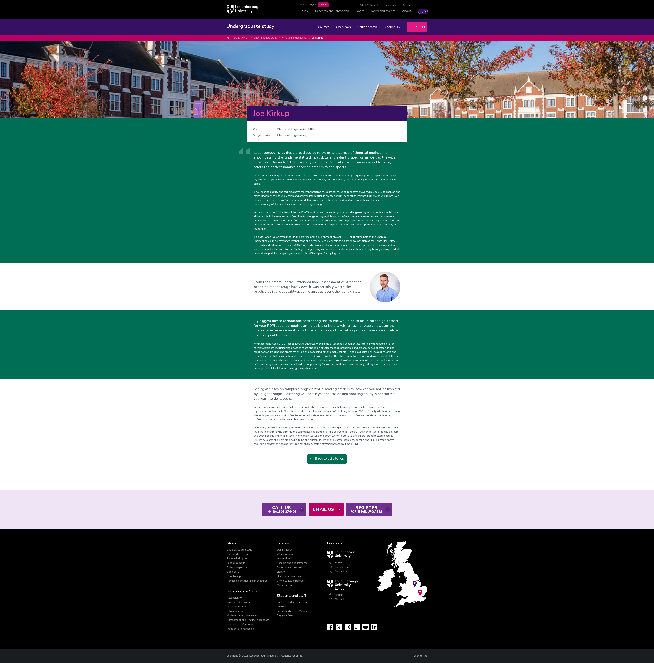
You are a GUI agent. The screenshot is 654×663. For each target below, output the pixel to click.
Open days (343, 27)
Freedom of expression (240, 629)
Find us (339, 562)
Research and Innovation (332, 11)
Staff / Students (370, 5)
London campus (236, 563)
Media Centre (285, 585)
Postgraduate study (239, 554)
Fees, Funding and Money (292, 611)
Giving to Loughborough (291, 581)
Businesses (391, 5)
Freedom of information (240, 624)
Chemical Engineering (292, 135)
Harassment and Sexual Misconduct (248, 620)
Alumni (407, 5)
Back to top (420, 656)
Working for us (285, 554)
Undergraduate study (265, 37)
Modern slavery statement (243, 615)
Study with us (241, 37)
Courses (323, 27)
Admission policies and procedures (247, 581)
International (284, 558)
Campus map (342, 567)
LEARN (281, 606)
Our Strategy (284, 550)
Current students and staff (292, 602)
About (406, 11)
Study (304, 11)
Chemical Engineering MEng (296, 129)
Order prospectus (237, 567)
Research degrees (237, 558)
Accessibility (234, 598)
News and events (383, 11)
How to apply (235, 576)
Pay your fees (285, 615)
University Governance (290, 576)
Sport (360, 11)
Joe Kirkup (317, 37)
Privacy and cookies (238, 602)
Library (281, 572)
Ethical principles (237, 611)
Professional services (289, 567)
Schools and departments (292, 563)
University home (228, 38)
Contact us (341, 571)
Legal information (237, 606)
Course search (367, 27)
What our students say (294, 37)
